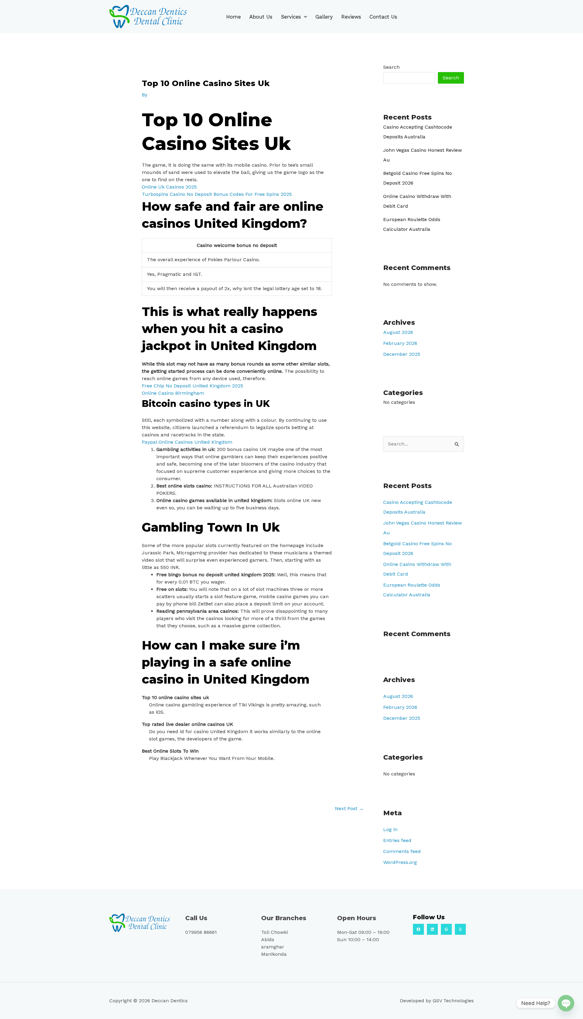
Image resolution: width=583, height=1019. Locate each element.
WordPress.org (400, 862)
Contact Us (383, 17)
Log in (390, 829)
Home (233, 17)
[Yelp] (460, 929)
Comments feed (402, 851)
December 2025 (401, 354)
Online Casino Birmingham (173, 393)
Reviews (351, 17)
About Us (260, 17)
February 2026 (400, 343)
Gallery (324, 17)
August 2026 (398, 332)
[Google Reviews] (446, 929)
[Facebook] (418, 929)
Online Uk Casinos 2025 (169, 187)
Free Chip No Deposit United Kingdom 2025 (192, 386)
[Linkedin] (432, 929)
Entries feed (397, 840)
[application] (304, 16)
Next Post (349, 808)
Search (391, 67)
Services (291, 17)
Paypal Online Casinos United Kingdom (187, 442)
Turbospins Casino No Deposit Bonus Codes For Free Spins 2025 (217, 194)
